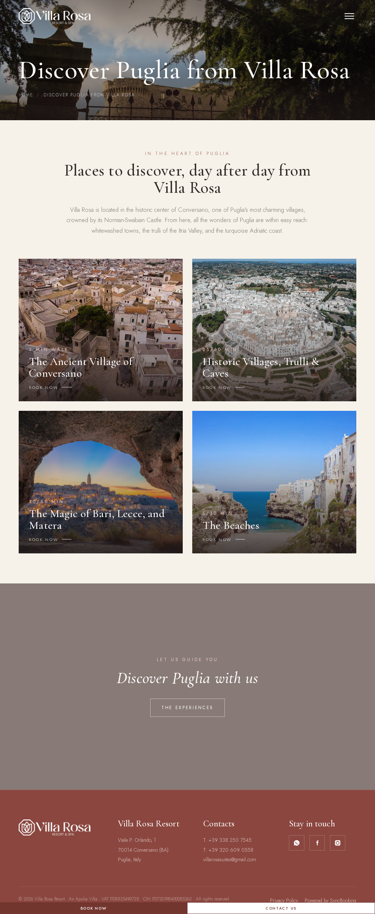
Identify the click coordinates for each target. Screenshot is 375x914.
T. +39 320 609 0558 (228, 850)
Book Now (94, 908)
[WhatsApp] (296, 843)
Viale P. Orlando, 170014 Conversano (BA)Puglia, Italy (143, 849)
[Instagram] (337, 843)
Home (26, 95)
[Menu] (349, 16)
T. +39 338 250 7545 (227, 840)
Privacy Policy (284, 900)
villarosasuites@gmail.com (229, 859)
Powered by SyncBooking (330, 900)
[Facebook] (317, 843)
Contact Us (281, 908)
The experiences (187, 707)
